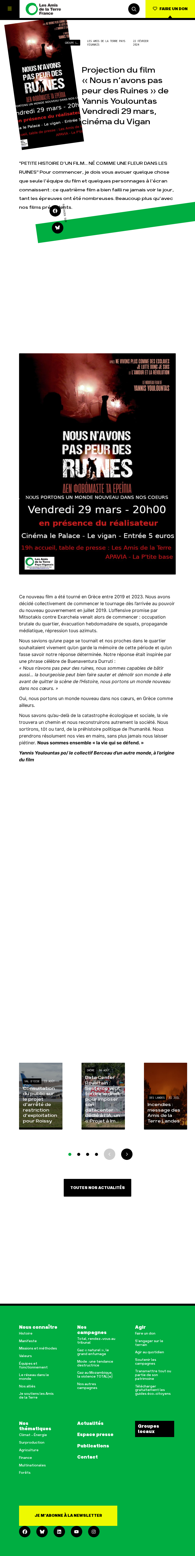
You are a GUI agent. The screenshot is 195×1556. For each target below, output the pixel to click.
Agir (140, 1327)
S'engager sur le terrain (149, 1343)
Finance (25, 1458)
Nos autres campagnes (87, 1386)
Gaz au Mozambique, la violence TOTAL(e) (95, 1375)
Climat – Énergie (33, 1435)
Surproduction (31, 1443)
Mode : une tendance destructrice (95, 1363)
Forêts (24, 1473)
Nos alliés (27, 1386)
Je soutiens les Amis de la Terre (36, 1396)
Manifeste (28, 1341)
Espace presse (95, 1434)
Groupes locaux (148, 1429)
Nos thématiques (35, 1426)
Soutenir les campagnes (145, 1362)
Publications (93, 1446)
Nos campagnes (92, 1330)
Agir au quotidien (149, 1352)
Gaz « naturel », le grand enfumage (93, 1352)
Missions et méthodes (38, 1348)
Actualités (90, 1423)
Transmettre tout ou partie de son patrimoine (153, 1375)
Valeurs (25, 1356)
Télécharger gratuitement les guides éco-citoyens (153, 1390)
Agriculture (29, 1450)
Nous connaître (38, 1327)
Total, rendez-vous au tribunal (96, 1341)
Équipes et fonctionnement (33, 1365)
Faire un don (145, 1334)
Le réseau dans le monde (34, 1377)
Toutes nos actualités (97, 1188)
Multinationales (32, 1465)
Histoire (25, 1334)
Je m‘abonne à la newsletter (68, 1515)
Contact (87, 1457)
